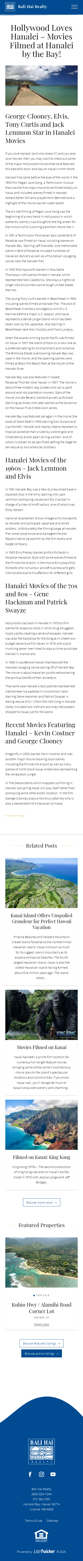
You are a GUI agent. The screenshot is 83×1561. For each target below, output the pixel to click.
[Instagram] (41, 1474)
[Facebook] (30, 1474)
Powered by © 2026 (41, 1552)
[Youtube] (53, 1474)
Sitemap (52, 1520)
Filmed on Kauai (15, 815)
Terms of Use (33, 1520)
